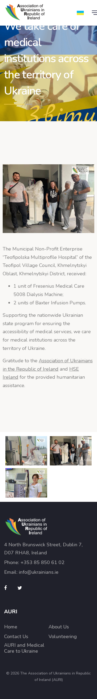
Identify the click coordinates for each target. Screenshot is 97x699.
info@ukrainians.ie (38, 572)
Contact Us (16, 637)
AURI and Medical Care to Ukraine (24, 648)
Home (10, 627)
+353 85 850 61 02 (42, 562)
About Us (58, 627)
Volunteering (62, 637)
